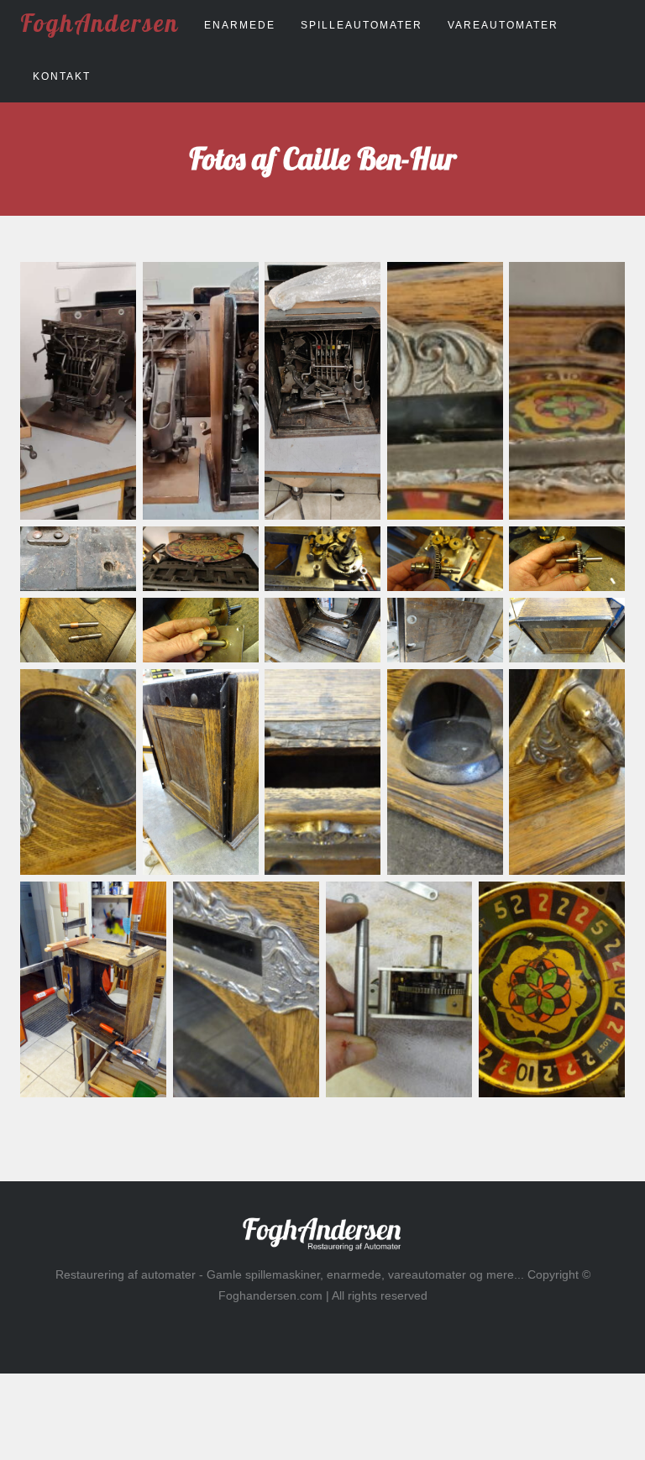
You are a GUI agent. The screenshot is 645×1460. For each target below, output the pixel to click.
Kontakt (62, 76)
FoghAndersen (99, 23)
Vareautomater (503, 25)
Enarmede (239, 25)
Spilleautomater (361, 25)
